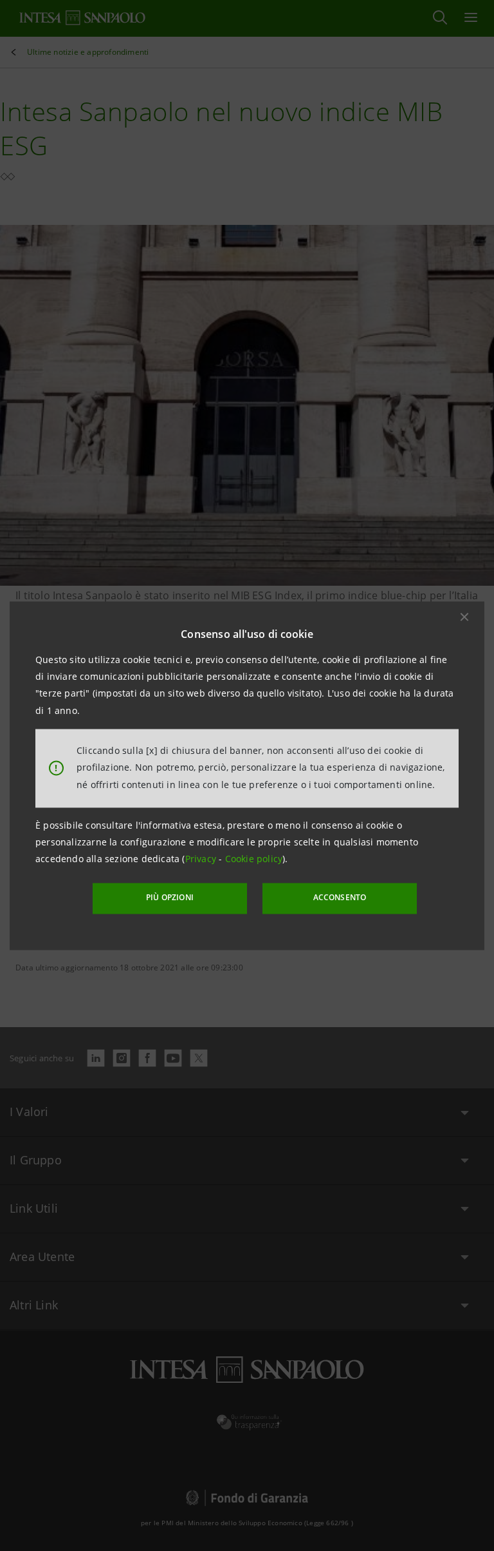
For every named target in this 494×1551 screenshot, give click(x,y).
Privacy (202, 859)
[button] (464, 617)
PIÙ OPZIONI (170, 897)
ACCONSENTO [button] (340, 897)
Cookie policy (254, 859)
